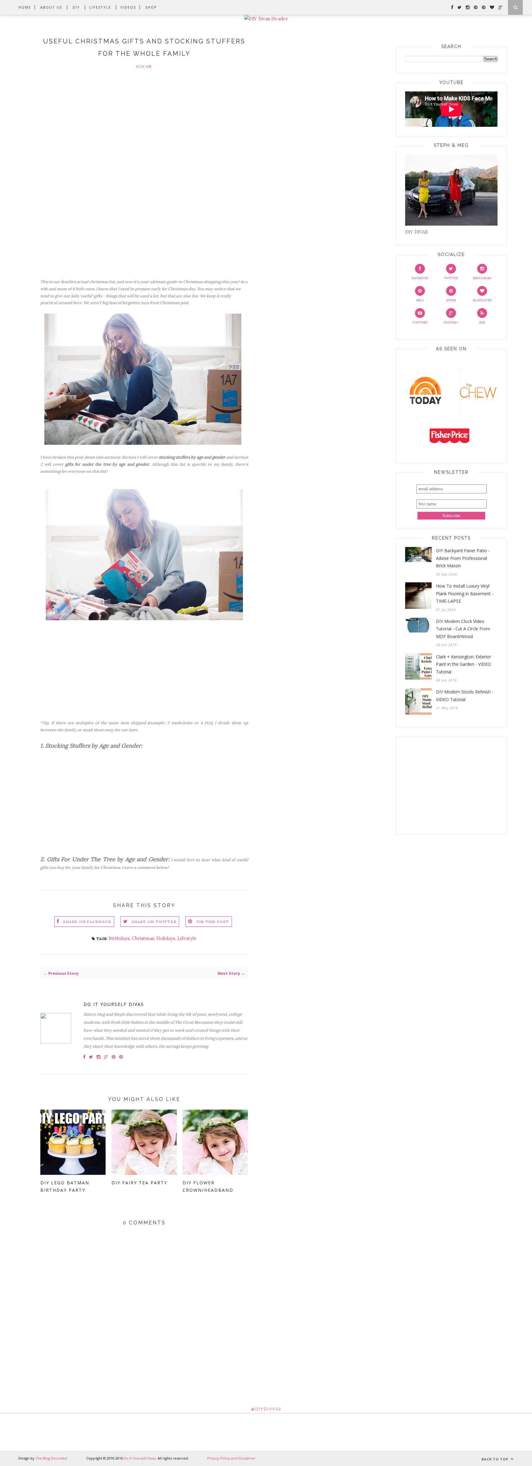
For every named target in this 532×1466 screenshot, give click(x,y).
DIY (76, 7)
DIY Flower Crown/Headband (208, 1186)
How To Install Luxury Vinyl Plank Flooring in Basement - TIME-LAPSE (465, 593)
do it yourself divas (113, 1004)
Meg (420, 300)
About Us (51, 7)
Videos (128, 7)
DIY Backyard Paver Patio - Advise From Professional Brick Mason (463, 558)
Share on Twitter (154, 921)
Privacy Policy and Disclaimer (231, 1458)
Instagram (482, 278)
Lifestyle (100, 7)
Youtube (420, 322)
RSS (482, 322)
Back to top (496, 1459)
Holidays (165, 938)
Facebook (420, 278)
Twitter (451, 278)
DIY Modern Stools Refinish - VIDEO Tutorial (465, 695)
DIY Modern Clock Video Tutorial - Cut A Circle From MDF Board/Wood (463, 628)
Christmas (143, 938)
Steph (451, 300)
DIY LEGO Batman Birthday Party (64, 1186)
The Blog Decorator (51, 1458)
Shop (151, 7)
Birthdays (119, 938)
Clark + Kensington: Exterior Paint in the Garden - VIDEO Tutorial (463, 664)
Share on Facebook (87, 921)
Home (24, 7)
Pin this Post (212, 921)
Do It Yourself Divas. (141, 1458)
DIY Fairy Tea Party (139, 1183)
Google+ (450, 322)
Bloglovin (482, 300)
